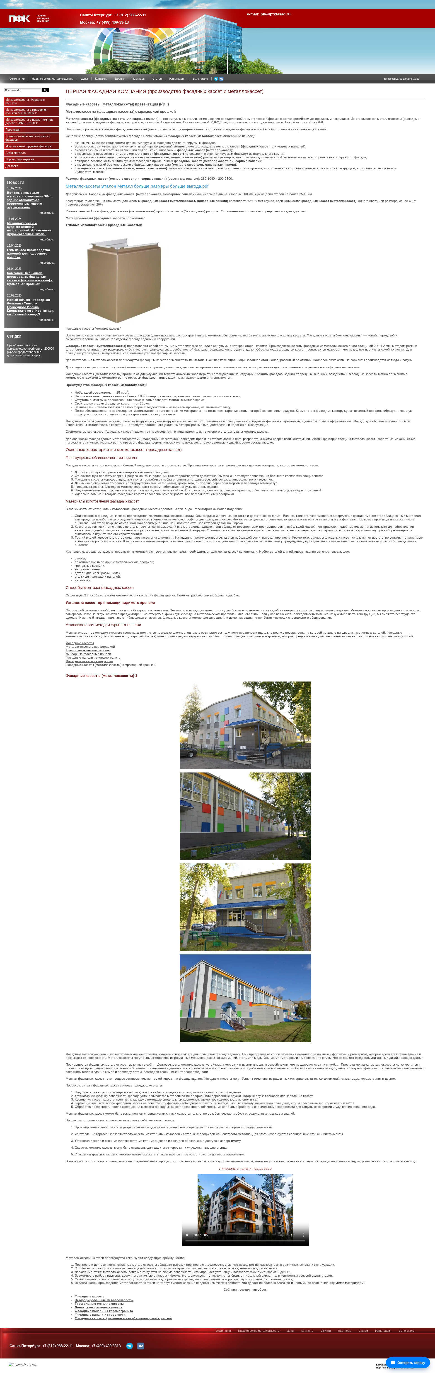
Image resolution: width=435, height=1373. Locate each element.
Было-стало (200, 78)
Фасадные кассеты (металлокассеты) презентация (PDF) (117, 104)
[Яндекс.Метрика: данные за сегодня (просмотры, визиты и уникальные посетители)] (22, 1364)
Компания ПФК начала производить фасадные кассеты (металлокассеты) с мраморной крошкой (30, 278)
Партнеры (138, 78)
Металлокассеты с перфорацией (90, 646)
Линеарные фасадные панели (88, 654)
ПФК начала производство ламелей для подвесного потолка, (28, 253)
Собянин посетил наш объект (246, 1289)
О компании (17, 78)
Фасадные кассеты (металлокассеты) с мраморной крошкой (110, 665)
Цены (84, 78)
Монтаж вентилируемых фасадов (28, 146)
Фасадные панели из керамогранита (93, 657)
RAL (321, 122)
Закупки (120, 78)
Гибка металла (15, 152)
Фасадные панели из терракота (89, 661)
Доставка (11, 166)
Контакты (101, 78)
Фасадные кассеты (80, 643)
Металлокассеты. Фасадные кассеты (25, 101)
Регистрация (177, 78)
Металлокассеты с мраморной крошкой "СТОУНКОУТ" (26, 111)
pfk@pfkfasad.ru (275, 14)
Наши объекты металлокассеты (52, 78)
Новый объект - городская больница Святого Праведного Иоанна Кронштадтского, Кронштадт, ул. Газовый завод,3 (30, 307)
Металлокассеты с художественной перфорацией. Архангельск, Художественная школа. (29, 228)
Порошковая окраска (19, 159)
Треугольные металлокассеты (88, 650)
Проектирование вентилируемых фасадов (27, 138)
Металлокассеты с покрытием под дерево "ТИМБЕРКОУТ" (29, 121)
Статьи (157, 78)
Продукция (12, 129)
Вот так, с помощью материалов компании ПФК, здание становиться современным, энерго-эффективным (29, 200)
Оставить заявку (411, 1363)
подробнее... (47, 212)
